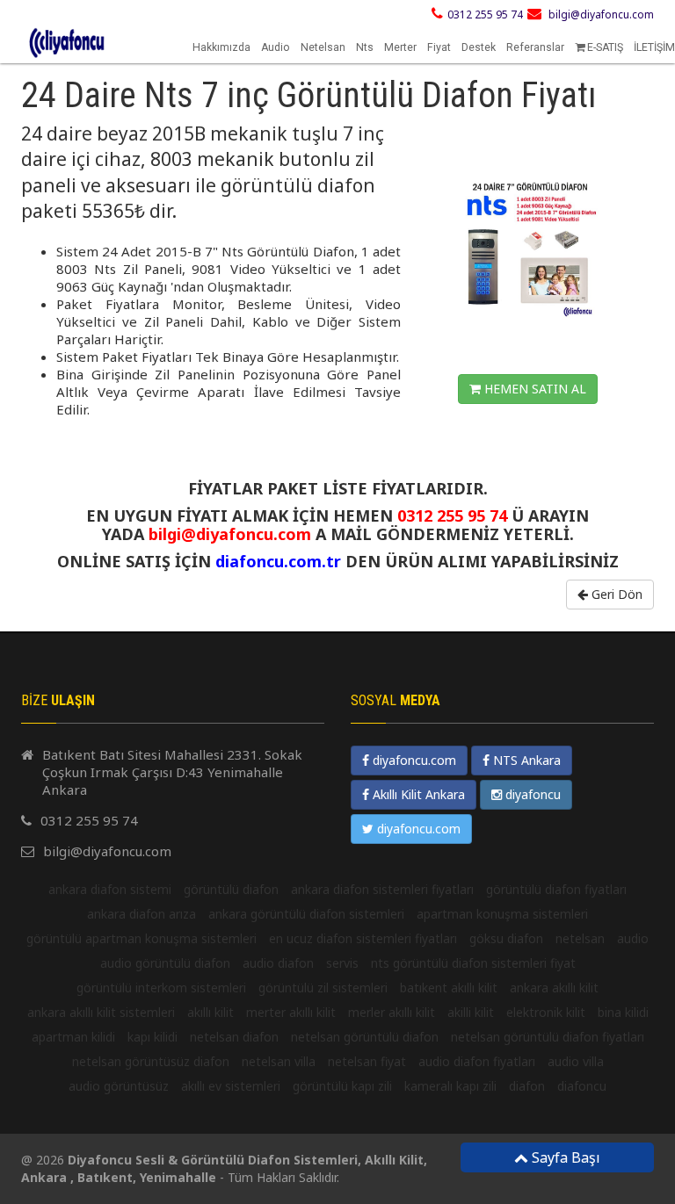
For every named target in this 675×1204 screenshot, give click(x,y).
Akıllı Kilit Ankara (417, 794)
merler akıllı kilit (391, 1012)
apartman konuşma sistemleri (502, 913)
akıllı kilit (210, 1012)
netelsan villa (279, 1061)
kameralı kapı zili (450, 1086)
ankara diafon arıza (141, 913)
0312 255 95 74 (485, 14)
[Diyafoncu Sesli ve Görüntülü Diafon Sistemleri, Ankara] (12, 31)
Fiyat (439, 47)
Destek (478, 47)
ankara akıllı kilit (554, 987)
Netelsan (323, 47)
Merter (400, 47)
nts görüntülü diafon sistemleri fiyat (473, 963)
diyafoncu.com (412, 760)
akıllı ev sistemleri (230, 1086)
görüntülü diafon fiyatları (556, 889)
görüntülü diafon (231, 889)
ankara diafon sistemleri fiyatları (382, 889)
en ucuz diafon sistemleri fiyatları (363, 938)
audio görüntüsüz (119, 1086)
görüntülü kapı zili (342, 1086)
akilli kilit (470, 1012)
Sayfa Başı (564, 1157)
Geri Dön (615, 594)
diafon (527, 1086)
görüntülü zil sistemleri (323, 987)
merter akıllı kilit (291, 1012)
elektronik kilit (545, 1012)
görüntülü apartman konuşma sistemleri (141, 938)
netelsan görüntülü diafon (365, 1036)
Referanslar (535, 47)
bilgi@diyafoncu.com (601, 14)
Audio (275, 47)
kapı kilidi (152, 1036)
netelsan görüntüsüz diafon (150, 1061)
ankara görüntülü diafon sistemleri (306, 913)
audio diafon (278, 963)
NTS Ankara (525, 760)
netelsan (580, 938)
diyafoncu (531, 794)
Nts (365, 47)
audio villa (576, 1061)
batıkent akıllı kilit (448, 987)
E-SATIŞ (603, 47)
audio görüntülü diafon (165, 963)
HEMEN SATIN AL (533, 388)
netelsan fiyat (367, 1061)
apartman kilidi (73, 1036)
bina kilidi (623, 1012)
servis (342, 963)
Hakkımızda (221, 47)
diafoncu (581, 1086)
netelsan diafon (234, 1036)
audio (633, 938)
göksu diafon (506, 938)
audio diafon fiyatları (476, 1061)
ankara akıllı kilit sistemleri (101, 1012)
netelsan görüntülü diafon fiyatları (547, 1036)
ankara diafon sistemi (109, 889)
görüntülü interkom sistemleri (161, 987)
